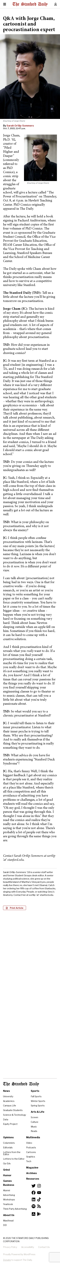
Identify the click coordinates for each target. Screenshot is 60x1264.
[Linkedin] (34, 1199)
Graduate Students (13, 1110)
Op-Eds (7, 1163)
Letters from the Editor (11, 1153)
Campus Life (9, 1105)
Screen (34, 1117)
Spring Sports (38, 1105)
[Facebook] (34, 1193)
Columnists (9, 1143)
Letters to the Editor (13, 1158)
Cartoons (31, 1152)
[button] (14, 908)
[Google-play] (39, 1214)
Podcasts (31, 1147)
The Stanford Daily (21, 1084)
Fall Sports (36, 1096)
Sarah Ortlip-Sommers (20, 125)
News (6, 1090)
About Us (8, 1215)
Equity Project (10, 1124)
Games (7, 1180)
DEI (5, 1225)
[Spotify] (34, 1206)
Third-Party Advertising (15, 1208)
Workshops (9, 1199)
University (8, 1096)
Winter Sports (38, 1101)
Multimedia (33, 1137)
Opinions (8, 1137)
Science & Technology (14, 1114)
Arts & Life (37, 1111)
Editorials (8, 1147)
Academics (8, 1101)
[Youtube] (39, 1193)
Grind (6, 1169)
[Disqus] (30, 952)
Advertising (9, 1195)
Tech (28, 1161)
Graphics (30, 1156)
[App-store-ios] (34, 1214)
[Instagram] (39, 1186)
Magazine (32, 1167)
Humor (7, 1175)
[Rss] (39, 1206)
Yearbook (8, 1204)
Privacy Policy (10, 1247)
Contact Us (44, 1247)
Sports (35, 1090)
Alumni (6, 1190)
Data (5, 1119)
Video (29, 1143)
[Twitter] (34, 1186)
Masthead (8, 1220)
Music (34, 1126)
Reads (34, 1131)
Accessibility (27, 1247)
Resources (32, 1178)
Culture (34, 1122)
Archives (31, 1173)
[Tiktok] (39, 1199)
